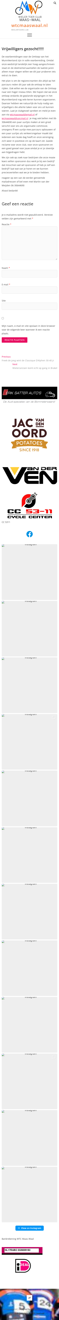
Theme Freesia (38, 1309)
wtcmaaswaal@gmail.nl (22, 114)
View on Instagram (31, 1228)
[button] (29, 572)
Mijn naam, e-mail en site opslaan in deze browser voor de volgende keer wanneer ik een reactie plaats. (28, 329)
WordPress (52, 1309)
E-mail (6, 284)
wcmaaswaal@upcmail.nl (15, 118)
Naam (6, 267)
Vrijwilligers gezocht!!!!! (23, 48)
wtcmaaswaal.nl (29, 25)
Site (4, 300)
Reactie (6, 224)
